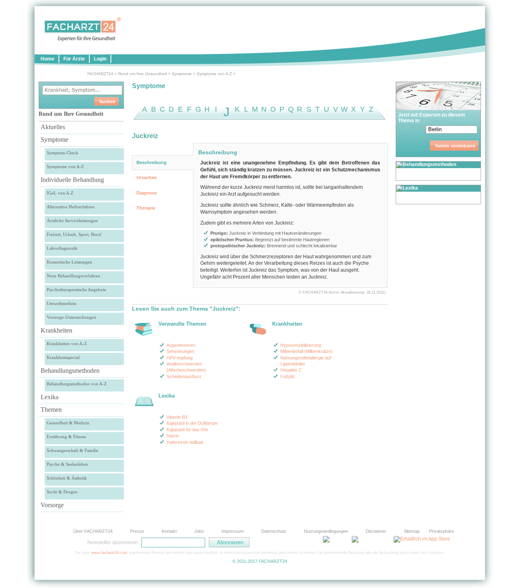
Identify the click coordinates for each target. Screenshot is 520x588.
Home (47, 59)
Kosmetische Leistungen (69, 261)
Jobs (199, 531)
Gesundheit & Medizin (68, 422)
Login (100, 59)
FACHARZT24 (100, 73)
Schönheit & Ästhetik (67, 478)
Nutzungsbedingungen (326, 531)
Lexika (49, 396)
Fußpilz (287, 376)
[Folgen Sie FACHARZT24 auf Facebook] (288, 542)
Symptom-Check (62, 152)
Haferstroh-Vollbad (185, 442)
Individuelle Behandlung (72, 179)
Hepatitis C (291, 370)
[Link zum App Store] (422, 539)
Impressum (232, 531)
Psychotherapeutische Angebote (76, 289)
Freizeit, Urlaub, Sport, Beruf (74, 234)
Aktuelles (53, 126)
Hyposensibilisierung (300, 345)
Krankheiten (56, 330)
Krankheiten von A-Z (67, 343)
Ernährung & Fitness (66, 436)
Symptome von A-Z (214, 73)
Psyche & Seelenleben (67, 464)
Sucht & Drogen (62, 491)
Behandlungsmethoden (70, 370)
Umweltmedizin (61, 303)
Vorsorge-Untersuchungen (71, 317)
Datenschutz (273, 531)
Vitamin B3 (177, 417)
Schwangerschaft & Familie (72, 450)
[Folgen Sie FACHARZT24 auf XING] (309, 542)
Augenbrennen (181, 345)
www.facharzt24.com (109, 553)
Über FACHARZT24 (93, 531)
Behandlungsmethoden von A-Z (77, 383)
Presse (137, 531)
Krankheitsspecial (63, 357)
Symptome (182, 73)
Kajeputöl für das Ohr (187, 429)
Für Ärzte (74, 59)
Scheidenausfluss (184, 376)
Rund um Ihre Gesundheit (142, 73)
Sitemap (412, 531)
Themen (51, 409)
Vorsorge (52, 505)
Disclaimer (376, 531)
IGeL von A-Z (60, 192)
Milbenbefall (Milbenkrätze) (306, 351)
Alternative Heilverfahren (71, 206)
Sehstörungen (180, 351)
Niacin (173, 435)
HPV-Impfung (180, 357)
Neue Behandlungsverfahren (73, 275)
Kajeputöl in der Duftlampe (192, 423)
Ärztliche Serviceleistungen (72, 220)
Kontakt (169, 531)
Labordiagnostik (62, 248)
